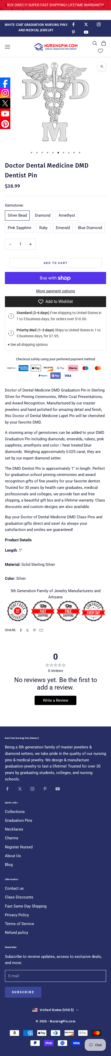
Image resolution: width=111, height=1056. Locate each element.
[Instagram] (5, 93)
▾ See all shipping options (28, 344)
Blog (9, 864)
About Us (13, 856)
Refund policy (16, 932)
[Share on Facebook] (21, 630)
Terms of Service (19, 923)
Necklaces (14, 829)
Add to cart (55, 263)
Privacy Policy (17, 915)
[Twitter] (5, 103)
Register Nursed (19, 847)
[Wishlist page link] (100, 50)
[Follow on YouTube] (86, 32)
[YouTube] (5, 113)
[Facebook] (5, 82)
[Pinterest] (5, 124)
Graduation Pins (18, 820)
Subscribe (23, 992)
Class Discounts (19, 897)
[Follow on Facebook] (73, 24)
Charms (11, 838)
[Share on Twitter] (27, 630)
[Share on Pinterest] (34, 630)
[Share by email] (41, 630)
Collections (15, 811)
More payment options (55, 291)
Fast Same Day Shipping (25, 906)
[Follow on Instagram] (98, 24)
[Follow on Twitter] (86, 24)
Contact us (14, 888)
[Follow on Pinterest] (73, 32)
